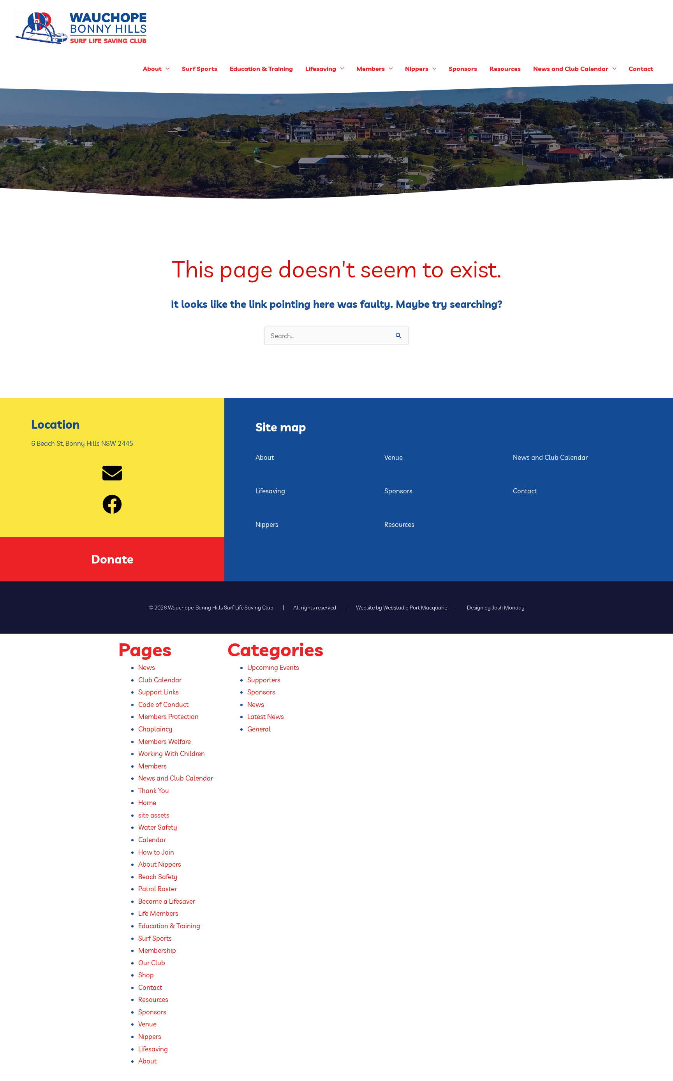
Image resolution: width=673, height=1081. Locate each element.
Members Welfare (164, 741)
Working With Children (171, 753)
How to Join (156, 852)
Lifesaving (270, 491)
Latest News (265, 716)
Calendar (152, 839)
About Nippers (159, 864)
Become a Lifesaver (166, 901)
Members (370, 68)
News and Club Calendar (570, 68)
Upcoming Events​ (273, 667)
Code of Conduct (163, 704)
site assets (153, 815)
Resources (505, 68)
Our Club (151, 963)
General (259, 729)
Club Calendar (159, 680)
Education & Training (261, 68)
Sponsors (463, 68)
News (146, 667)
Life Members (158, 913)
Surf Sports (199, 68)
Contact (641, 68)
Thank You (153, 790)
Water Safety (157, 827)
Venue (393, 457)
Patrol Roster (157, 889)
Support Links (158, 692)
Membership (157, 950)
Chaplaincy (155, 729)
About (264, 457)
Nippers (266, 524)
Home (147, 802)
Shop (146, 975)
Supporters (263, 680)
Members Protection (168, 716)
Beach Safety (158, 877)
